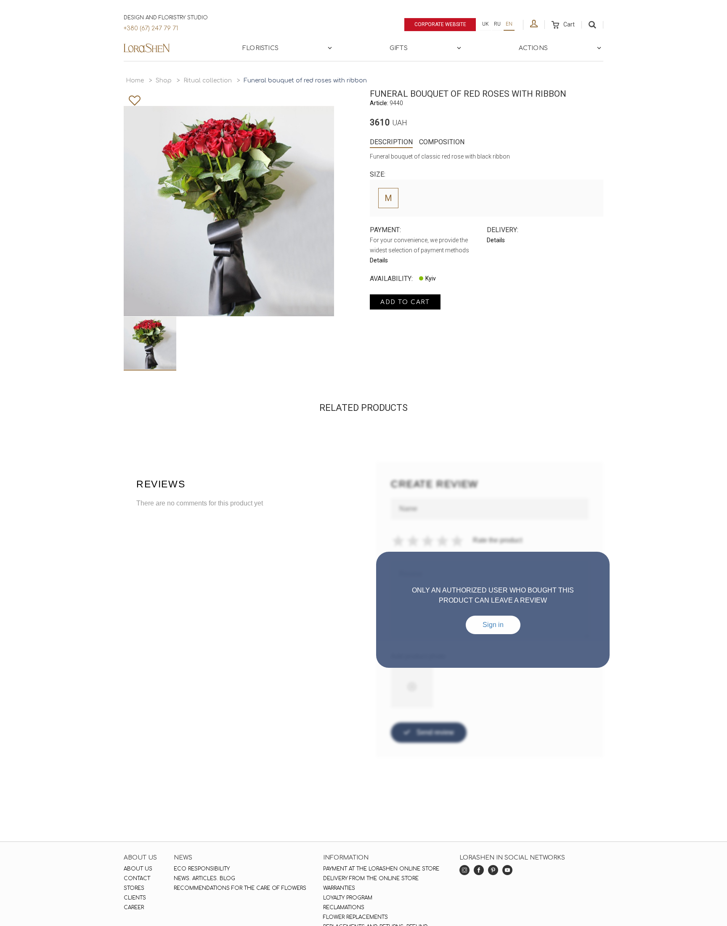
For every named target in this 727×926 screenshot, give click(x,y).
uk (485, 24)
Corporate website (440, 24)
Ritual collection (207, 80)
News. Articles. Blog (204, 878)
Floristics (260, 48)
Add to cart (405, 302)
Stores (134, 888)
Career (134, 907)
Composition (441, 142)
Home (135, 80)
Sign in (493, 624)
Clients (135, 898)
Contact (137, 878)
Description (391, 142)
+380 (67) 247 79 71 (151, 28)
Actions (533, 48)
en (509, 24)
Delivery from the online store (371, 878)
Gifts (399, 48)
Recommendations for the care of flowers (240, 888)
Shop (164, 80)
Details (379, 260)
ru (497, 24)
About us (138, 869)
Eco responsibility (202, 869)
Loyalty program (347, 898)
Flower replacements (355, 917)
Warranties (339, 888)
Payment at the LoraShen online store (381, 869)
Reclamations (343, 907)
